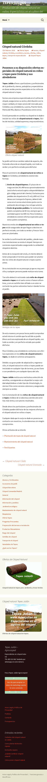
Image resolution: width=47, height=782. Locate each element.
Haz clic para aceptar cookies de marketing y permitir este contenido (16, 685)
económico (19, 53)
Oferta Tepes (24, 50)
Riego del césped (8, 533)
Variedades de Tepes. (10, 544)
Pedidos (8, 714)
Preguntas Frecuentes (10, 521)
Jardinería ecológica (9, 506)
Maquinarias (6, 514)
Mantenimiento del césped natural (18, 441)
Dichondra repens (11, 750)
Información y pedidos (10, 503)
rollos (38, 53)
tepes (4, 55)
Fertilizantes (9, 447)
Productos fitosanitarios (11, 529)
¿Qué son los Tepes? (9, 548)
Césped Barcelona (9, 487)
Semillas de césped (9, 537)
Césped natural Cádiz (14, 461)
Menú (4, 20)
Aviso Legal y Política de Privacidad (15, 774)
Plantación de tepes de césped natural (20, 436)
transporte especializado (17, 55)
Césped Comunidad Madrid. (12, 491)
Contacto (8, 717)
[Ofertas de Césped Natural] (23, 574)
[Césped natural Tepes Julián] (23, 618)
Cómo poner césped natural (15, 760)
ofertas (33, 53)
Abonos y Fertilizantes (10, 480)
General (5, 495)
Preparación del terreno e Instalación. (16, 525)
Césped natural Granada (31, 464)
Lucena (26, 53)
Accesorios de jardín (9, 484)
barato (35, 50)
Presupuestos (10, 721)
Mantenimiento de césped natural (14, 510)
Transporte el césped (10, 540)
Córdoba (11, 53)
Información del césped (11, 499)
